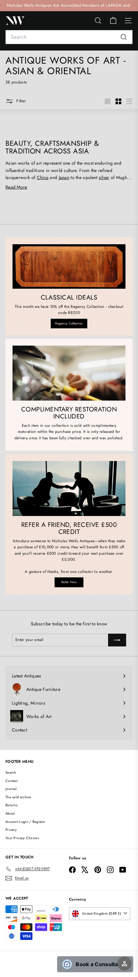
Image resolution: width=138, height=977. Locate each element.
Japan (64, 177)
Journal (11, 788)
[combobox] (69, 37)
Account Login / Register (25, 821)
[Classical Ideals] (69, 266)
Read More (16, 187)
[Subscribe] (117, 640)
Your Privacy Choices (22, 837)
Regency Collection (68, 323)
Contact (11, 780)
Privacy (11, 829)
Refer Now (69, 582)
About (10, 813)
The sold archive (18, 797)
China (43, 177)
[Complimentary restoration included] (69, 373)
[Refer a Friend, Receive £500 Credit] (69, 488)
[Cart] (113, 20)
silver (104, 177)
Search (10, 772)
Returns (11, 805)
